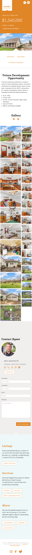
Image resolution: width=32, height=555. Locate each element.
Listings (7, 446)
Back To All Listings (11, 28)
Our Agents (9, 522)
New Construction (12, 495)
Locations (8, 528)
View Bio (9, 372)
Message (3, 399)
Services (7, 473)
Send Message (23, 424)
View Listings (10, 463)
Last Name (4, 385)
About (6, 505)
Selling (17, 490)
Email (2, 392)
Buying (7, 490)
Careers (21, 522)
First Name (4, 378)
